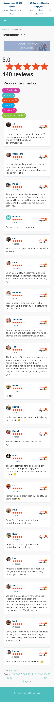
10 (29, 674)
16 (46, 674)
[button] (11, 90)
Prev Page (13, 670)
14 (40, 674)
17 (49, 674)
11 (32, 674)
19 (11, 678)
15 (43, 674)
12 (35, 674)
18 (8, 678)
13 (37, 674)
